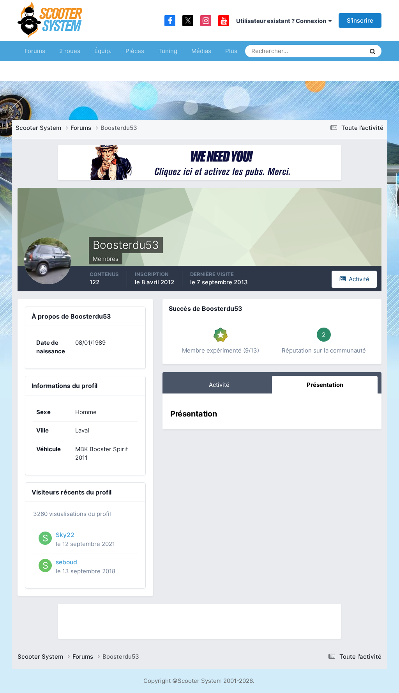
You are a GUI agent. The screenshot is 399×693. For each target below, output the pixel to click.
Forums (35, 51)
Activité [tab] (219, 384)
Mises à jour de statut (330, 51)
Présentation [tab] (325, 384)
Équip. (102, 51)
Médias (201, 51)
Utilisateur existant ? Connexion (282, 21)
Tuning (167, 51)
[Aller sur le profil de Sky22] (45, 538)
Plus (231, 51)
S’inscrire (360, 20)
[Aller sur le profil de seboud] (45, 565)
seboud (66, 562)
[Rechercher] (372, 51)
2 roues (69, 51)
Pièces (134, 51)
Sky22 (65, 535)
